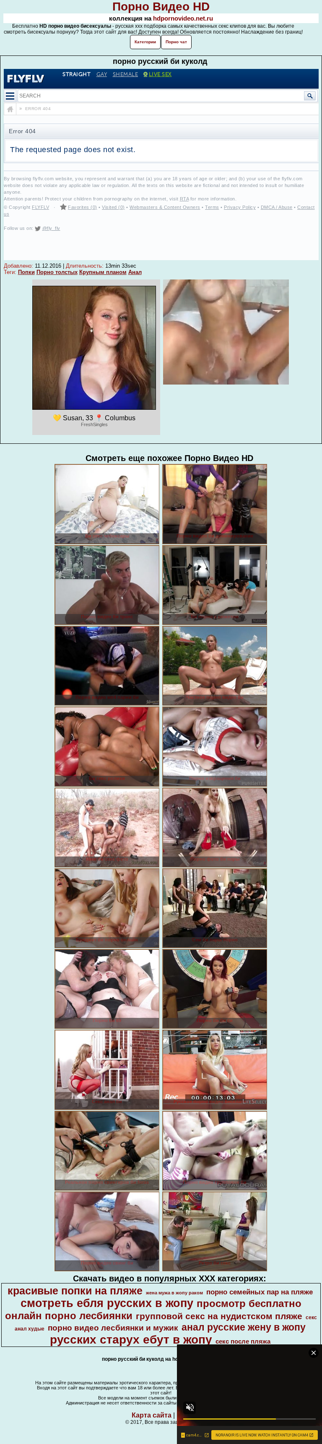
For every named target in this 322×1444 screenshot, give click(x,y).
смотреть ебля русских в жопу (107, 1303)
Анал (135, 272)
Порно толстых (57, 272)
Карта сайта (151, 1415)
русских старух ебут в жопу (131, 1339)
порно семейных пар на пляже (259, 1292)
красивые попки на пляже (75, 1290)
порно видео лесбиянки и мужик (113, 1327)
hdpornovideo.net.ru (183, 18)
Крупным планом (103, 272)
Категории (145, 42)
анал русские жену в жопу (244, 1327)
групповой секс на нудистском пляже (219, 1316)
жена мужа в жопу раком (174, 1292)
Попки (26, 272)
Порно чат (176, 42)
